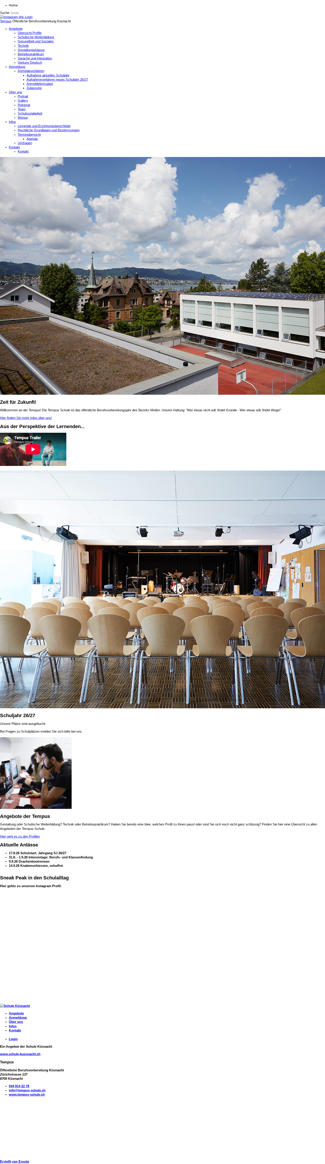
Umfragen (25, 143)
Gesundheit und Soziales (36, 41)
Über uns (15, 92)
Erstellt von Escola (14, 1161)
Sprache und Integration (35, 58)
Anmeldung (17, 67)
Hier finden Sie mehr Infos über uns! (26, 418)
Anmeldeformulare (40, 84)
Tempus (5, 21)
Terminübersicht (29, 134)
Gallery (23, 100)
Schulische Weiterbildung (36, 37)
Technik (23, 46)
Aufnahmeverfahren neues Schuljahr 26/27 (57, 79)
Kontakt (14, 147)
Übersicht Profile (30, 33)
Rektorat (24, 105)
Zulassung (34, 88)
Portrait (23, 96)
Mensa (23, 117)
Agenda (32, 139)
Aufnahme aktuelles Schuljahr (48, 75)
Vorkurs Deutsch (30, 62)
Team (22, 109)
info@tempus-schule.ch (27, 1090)
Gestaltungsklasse (31, 50)
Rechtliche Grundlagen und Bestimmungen (49, 130)
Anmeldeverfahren (31, 71)
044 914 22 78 (19, 1086)
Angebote (16, 29)
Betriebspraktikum (31, 54)
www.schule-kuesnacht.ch (20, 1054)
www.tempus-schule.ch (27, 1094)
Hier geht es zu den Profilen (20, 836)
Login (28, 17)
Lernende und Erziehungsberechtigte (44, 126)
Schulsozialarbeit (30, 113)
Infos (12, 122)
